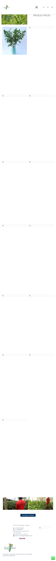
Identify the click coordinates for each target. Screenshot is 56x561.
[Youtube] (21, 538)
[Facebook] (19, 538)
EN (52, 7)
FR (43, 7)
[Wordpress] (22, 538)
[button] (36, 7)
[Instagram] (24, 538)
